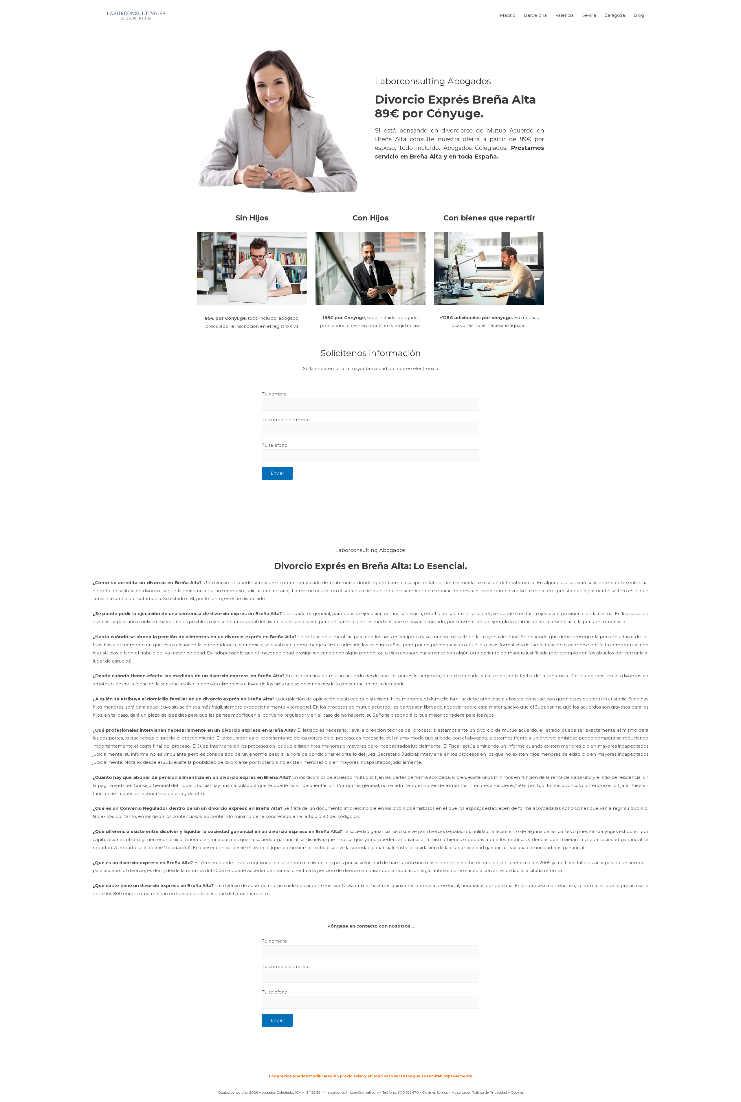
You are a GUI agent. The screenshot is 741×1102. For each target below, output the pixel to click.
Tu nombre (274, 394)
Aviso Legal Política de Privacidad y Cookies (488, 1092)
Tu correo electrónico (286, 419)
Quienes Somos (435, 1092)
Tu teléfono (274, 445)
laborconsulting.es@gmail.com (353, 1092)
